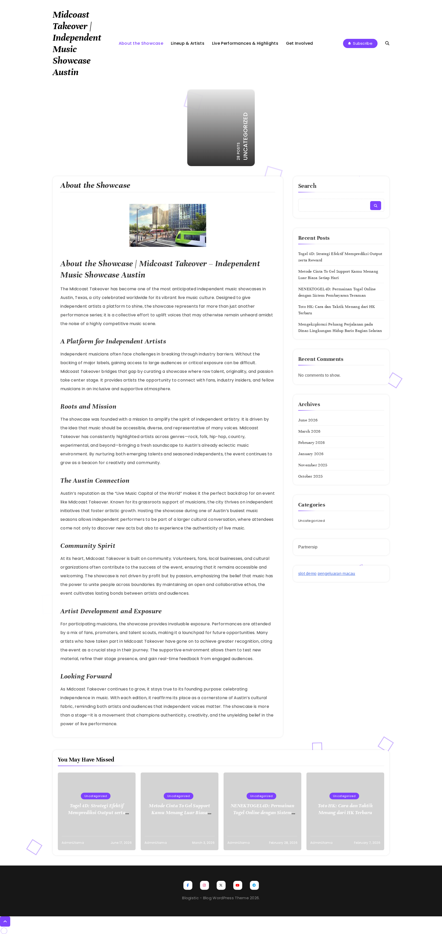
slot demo (307, 573)
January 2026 (311, 453)
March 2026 (309, 431)
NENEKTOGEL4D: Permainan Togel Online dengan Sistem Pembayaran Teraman (262, 812)
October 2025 (310, 476)
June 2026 (308, 420)
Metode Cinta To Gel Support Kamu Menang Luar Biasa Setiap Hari (179, 812)
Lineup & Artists (187, 43)
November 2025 (312, 465)
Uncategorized (311, 520)
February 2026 (311, 442)
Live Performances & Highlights (245, 43)
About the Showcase (141, 43)
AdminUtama (73, 842)
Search (307, 185)
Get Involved (299, 43)
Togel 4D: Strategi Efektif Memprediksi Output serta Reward (96, 812)
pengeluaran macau (336, 573)
